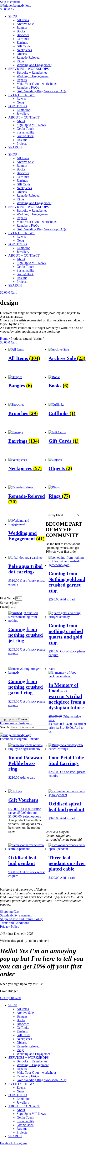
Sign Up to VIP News (31, 125)
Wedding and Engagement (34, 65)
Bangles (22, 27)
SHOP (12, 16)
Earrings (22, 42)
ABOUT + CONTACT (24, 117)
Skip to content (10, 2)
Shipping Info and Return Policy (21, 919)
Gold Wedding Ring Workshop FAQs (41, 91)
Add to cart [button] (67, 599)
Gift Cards (23, 46)
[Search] (1, 732)
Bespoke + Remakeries (32, 72)
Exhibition (23, 110)
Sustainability (25, 132)
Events (21, 98)
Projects (22, 143)
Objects (22, 54)
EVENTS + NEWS (21, 95)
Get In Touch (25, 128)
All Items (23, 20)
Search (4, 727)
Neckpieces (24, 50)
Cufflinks (23, 39)
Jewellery (23, 113)
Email (4, 607)
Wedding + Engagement (33, 76)
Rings (20, 61)
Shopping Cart (9, 911)
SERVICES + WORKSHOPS (28, 68)
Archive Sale (25, 24)
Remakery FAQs (28, 87)
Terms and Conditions (14, 923)
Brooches (23, 35)
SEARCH (15, 147)
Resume (22, 140)
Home (4, 338)
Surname (6, 602)
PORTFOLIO (17, 106)
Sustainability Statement (15, 915)
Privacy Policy (9, 926)
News (20, 102)
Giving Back (25, 136)
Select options (31, 816)
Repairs (22, 80)
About (21, 121)
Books (21, 31)
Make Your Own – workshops (36, 83)
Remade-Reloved (28, 57)
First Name (7, 598)
